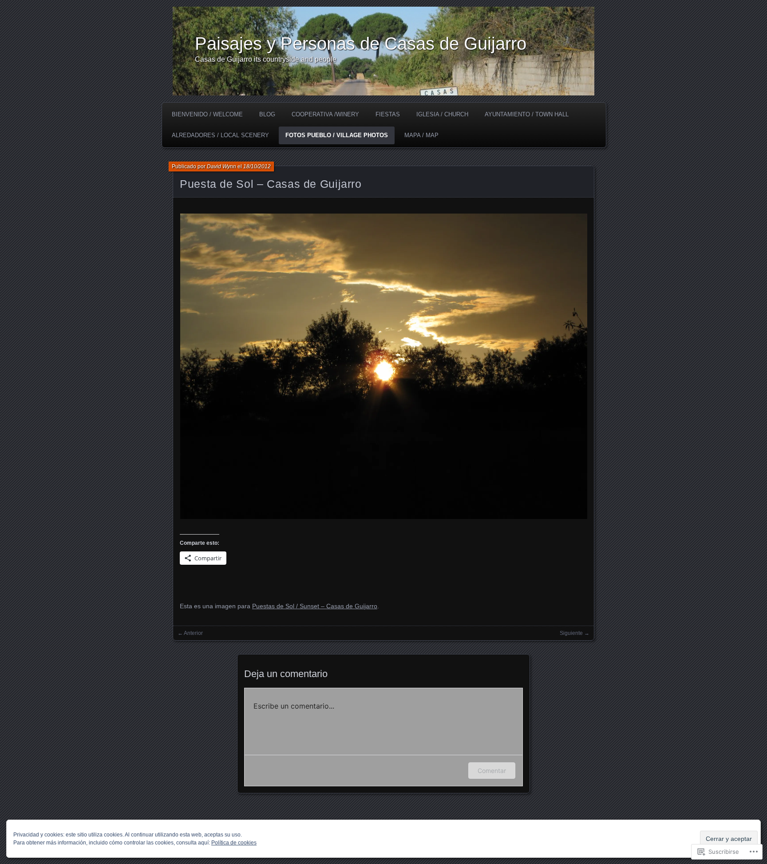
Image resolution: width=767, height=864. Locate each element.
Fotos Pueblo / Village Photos (336, 135)
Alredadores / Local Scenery (220, 135)
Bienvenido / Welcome (207, 114)
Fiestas (388, 114)
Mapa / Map (421, 135)
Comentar (492, 770)
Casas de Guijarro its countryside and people (265, 59)
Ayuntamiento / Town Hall (527, 114)
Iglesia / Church (442, 114)
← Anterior (190, 633)
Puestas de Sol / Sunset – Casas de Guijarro (314, 606)
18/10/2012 (257, 166)
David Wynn (221, 166)
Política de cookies (234, 843)
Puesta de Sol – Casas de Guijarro (271, 184)
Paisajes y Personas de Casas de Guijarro (360, 43)
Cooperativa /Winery (325, 114)
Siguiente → (574, 633)
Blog (267, 114)
